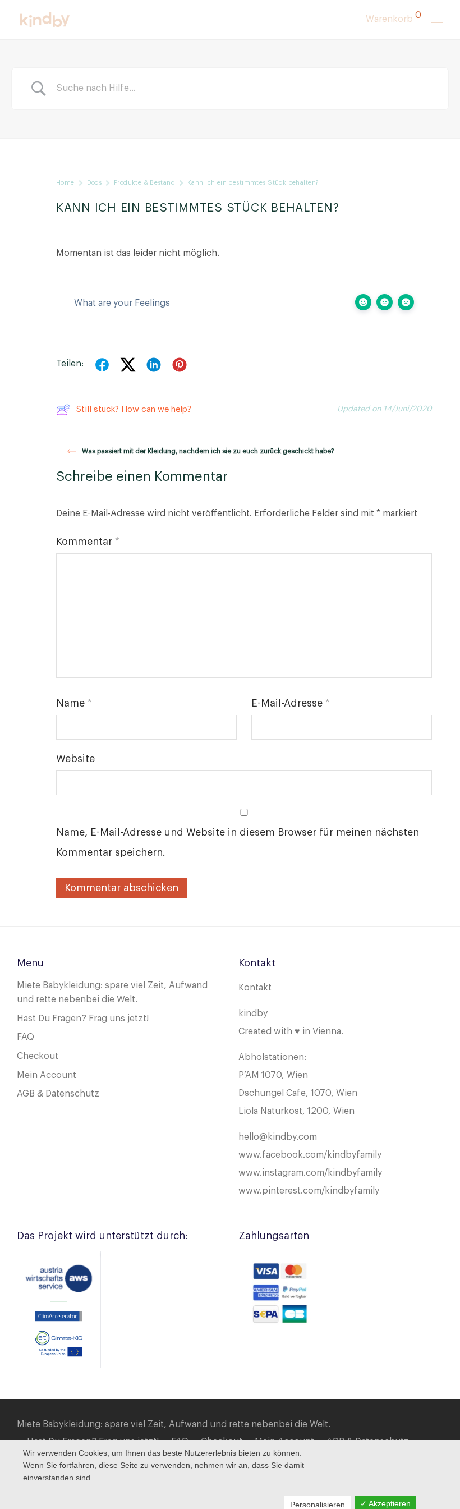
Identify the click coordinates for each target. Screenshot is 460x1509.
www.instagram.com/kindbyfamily (310, 1172)
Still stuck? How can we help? (133, 409)
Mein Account (46, 1075)
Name (74, 703)
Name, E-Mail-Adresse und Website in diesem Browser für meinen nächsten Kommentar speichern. (237, 842)
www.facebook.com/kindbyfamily (309, 1154)
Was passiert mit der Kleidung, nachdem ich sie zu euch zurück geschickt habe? (208, 451)
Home (65, 183)
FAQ (25, 1037)
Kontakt (255, 987)
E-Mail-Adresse (290, 703)
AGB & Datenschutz (58, 1093)
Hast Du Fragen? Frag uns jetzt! (83, 1018)
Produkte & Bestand (144, 183)
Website (75, 759)
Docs (94, 183)
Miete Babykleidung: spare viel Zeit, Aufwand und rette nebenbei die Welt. (173, 1424)
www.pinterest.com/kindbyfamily (308, 1190)
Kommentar (87, 541)
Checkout (37, 1056)
